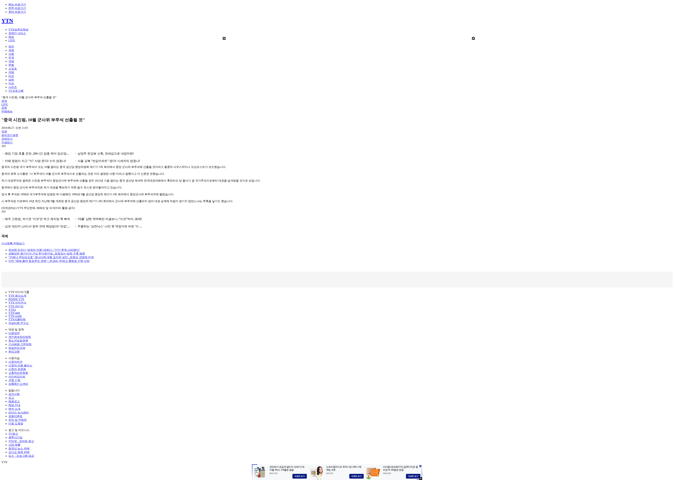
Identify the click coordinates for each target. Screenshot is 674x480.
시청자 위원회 (17, 369)
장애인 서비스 (17, 33)
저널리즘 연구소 (18, 323)
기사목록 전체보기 (13, 243)
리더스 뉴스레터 (18, 412)
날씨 (11, 79)
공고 (11, 397)
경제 (11, 50)
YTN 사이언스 (17, 302)
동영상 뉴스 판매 (18, 448)
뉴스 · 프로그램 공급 (21, 455)
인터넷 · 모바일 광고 (21, 441)
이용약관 (14, 333)
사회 (11, 53)
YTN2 (12, 309)
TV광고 (13, 433)
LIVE (11, 40)
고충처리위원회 (18, 372)
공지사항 (14, 394)
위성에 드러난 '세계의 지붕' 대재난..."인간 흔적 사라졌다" (44, 249)
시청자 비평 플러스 (20, 365)
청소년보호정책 (18, 340)
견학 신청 (14, 380)
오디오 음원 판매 (18, 452)
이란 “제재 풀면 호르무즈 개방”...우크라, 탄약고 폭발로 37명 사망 (49, 260)
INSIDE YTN (16, 299)
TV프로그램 (16, 90)
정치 (11, 46)
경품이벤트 (15, 416)
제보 (11, 36)
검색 (4, 100)
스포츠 (12, 68)
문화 (11, 65)
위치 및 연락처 (17, 419)
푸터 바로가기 (17, 11)
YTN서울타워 (17, 319)
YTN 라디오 (16, 306)
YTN (7, 21)
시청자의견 (15, 361)
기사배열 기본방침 (20, 344)
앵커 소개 (14, 408)
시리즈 (12, 87)
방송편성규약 (16, 347)
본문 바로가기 (17, 8)
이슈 (11, 83)
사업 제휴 (14, 444)
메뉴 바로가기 (17, 4)
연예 (11, 72)
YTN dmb (14, 312)
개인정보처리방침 (19, 336)
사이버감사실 (16, 376)
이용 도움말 (15, 423)
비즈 (11, 76)
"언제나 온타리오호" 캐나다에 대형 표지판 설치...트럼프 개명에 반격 (51, 257)
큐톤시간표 (15, 437)
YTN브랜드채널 (18, 29)
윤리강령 (14, 351)
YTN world (15, 316)
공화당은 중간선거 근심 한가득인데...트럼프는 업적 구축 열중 (46, 253)
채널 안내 (14, 405)
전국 (11, 57)
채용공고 (14, 401)
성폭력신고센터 (18, 383)
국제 (11, 61)
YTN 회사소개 (17, 295)
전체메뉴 (7, 111)
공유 (4, 107)
